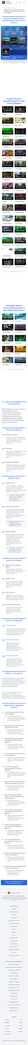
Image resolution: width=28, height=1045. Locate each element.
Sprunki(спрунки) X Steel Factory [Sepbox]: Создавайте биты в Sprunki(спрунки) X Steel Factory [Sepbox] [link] (14, 11)
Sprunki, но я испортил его (14, 1005)
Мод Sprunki (14, 941)
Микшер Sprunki (14, 1010)
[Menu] (24, 2)
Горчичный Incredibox (14, 990)
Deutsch (7, 1025)
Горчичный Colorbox (14, 976)
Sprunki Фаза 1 (14, 996)
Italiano (21, 1031)
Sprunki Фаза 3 (14, 946)
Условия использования (14, 970)
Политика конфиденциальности (14, 967)
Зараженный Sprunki (14, 920)
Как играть (14, 929)
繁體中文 (7, 1022)
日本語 (20, 1022)
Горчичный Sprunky (14, 1008)
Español (21, 1028)
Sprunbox (14, 952)
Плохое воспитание (14, 949)
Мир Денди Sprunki (14, 987)
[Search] (16, 2)
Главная (5, 8)
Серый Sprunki (14, 979)
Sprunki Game (11, 8)
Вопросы (14, 932)
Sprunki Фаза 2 (14, 944)
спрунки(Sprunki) (14, 912)
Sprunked (14, 917)
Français (21, 1025)
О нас (14, 935)
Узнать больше (14, 973)
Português (7, 1031)
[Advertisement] (14, 77)
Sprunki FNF (14, 993)
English (7, 1019)
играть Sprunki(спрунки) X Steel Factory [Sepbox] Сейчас (14, 882)
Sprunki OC (14, 999)
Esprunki (14, 915)
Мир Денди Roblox (14, 1002)
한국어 (7, 1028)
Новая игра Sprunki (14, 923)
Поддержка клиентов (14, 964)
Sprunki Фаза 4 (14, 938)
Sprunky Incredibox (14, 955)
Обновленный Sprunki (14, 984)
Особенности (14, 926)
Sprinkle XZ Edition (6, 692)
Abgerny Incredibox (14, 981)
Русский (7, 1034)
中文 (21, 1019)
